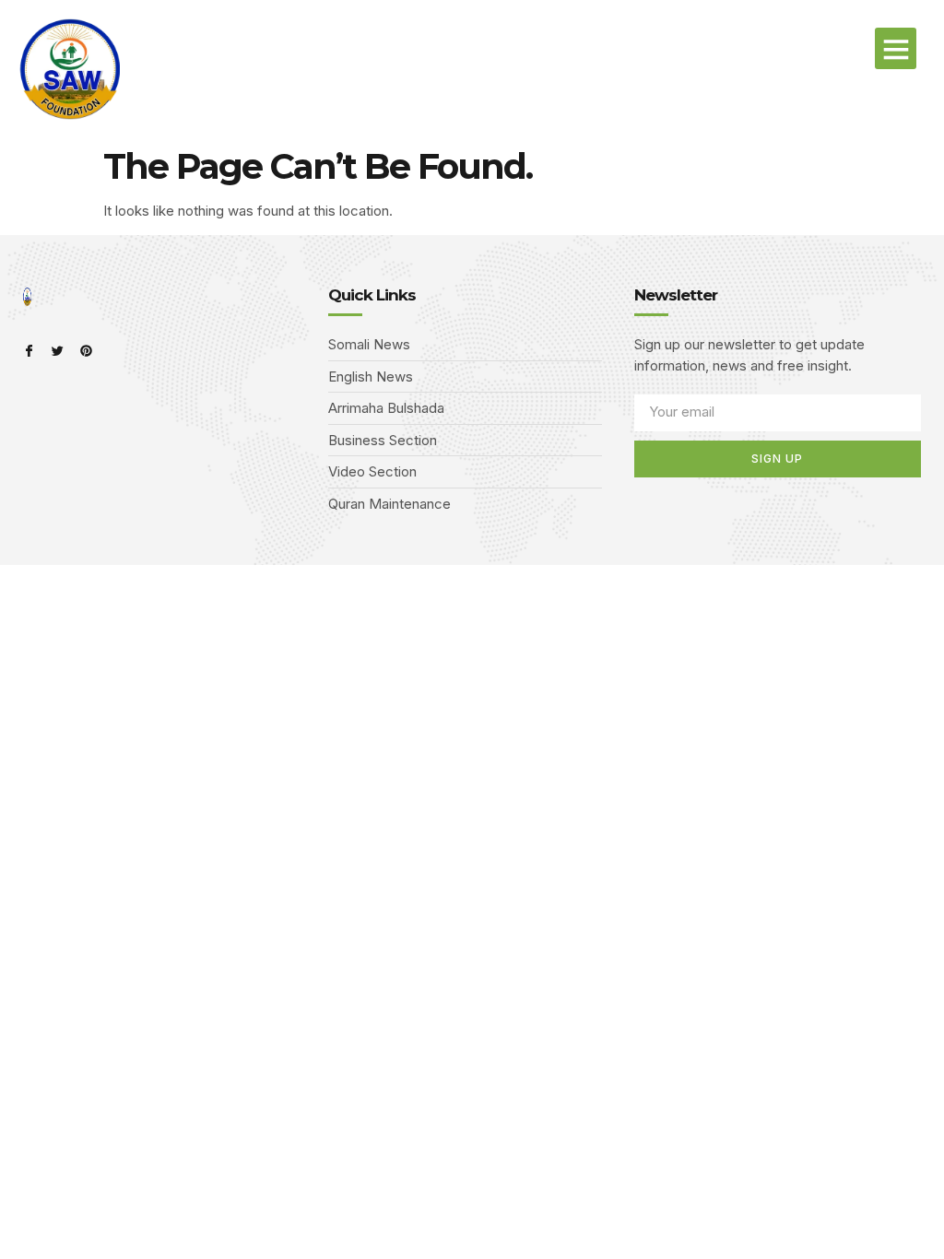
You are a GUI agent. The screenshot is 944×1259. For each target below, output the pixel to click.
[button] (895, 48)
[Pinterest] (86, 351)
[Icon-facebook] (29, 351)
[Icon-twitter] (58, 351)
